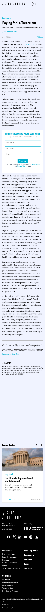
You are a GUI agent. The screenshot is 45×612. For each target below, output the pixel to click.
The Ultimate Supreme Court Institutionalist (19, 479)
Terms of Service (22, 166)
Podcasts (6, 560)
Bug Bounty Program (10, 591)
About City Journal (31, 550)
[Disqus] (22, 408)
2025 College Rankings (11, 568)
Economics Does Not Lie (12, 354)
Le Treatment (28, 44)
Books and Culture (9, 563)
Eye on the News (8, 554)
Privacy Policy (36, 164)
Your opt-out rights (8, 608)
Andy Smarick (9, 474)
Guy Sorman (6, 18)
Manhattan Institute (10, 582)
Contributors (29, 554)
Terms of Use (7, 588)
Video (4, 566)
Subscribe (28, 559)
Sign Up (22, 161)
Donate (7, 363)
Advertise (6, 579)
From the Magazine (9, 557)
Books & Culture (12, 499)
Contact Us (28, 568)
